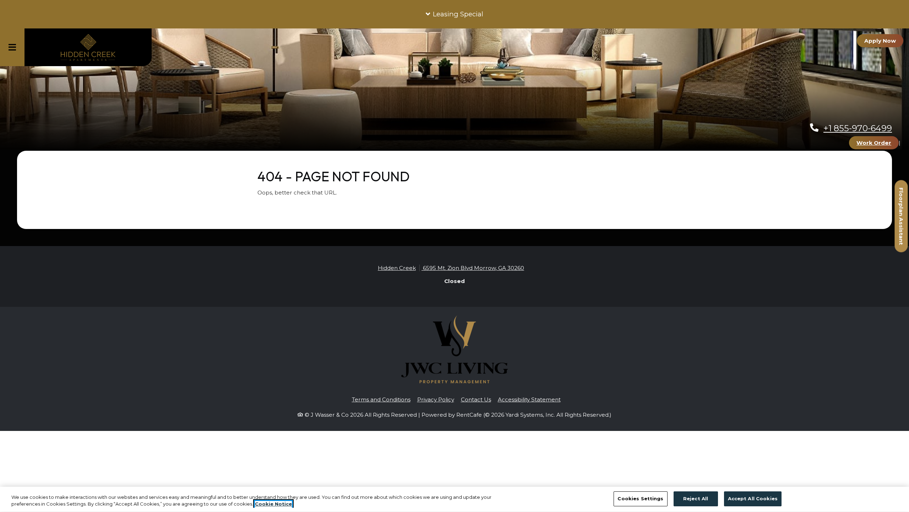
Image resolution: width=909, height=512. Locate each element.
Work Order (877, 142)
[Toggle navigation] (12, 47)
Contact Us (476, 399)
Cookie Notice (273, 504)
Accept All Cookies (753, 498)
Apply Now (883, 40)
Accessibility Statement (529, 399)
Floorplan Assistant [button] (901, 219)
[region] (454, 499)
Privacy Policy (435, 399)
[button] (454, 14)
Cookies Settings (640, 498)
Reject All (695, 498)
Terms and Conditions (381, 399)
